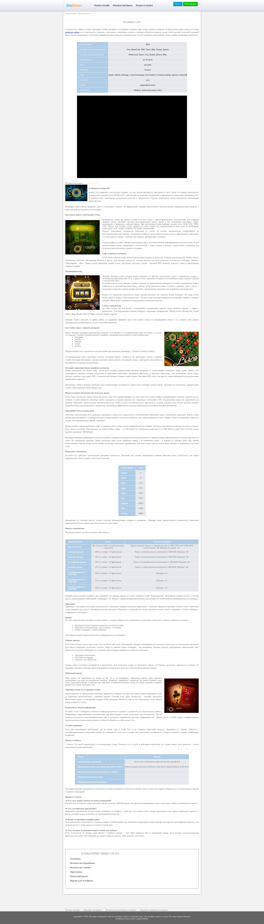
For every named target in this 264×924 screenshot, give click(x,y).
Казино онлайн (102, 5)
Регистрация (190, 4)
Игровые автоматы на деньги (154, 910)
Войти (178, 4)
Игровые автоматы (123, 5)
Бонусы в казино (144, 5)
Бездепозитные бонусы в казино (121, 910)
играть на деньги (72, 32)
